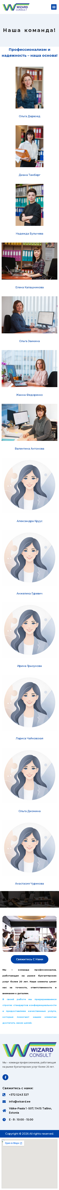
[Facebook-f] (5, 1077)
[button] (54, 7)
